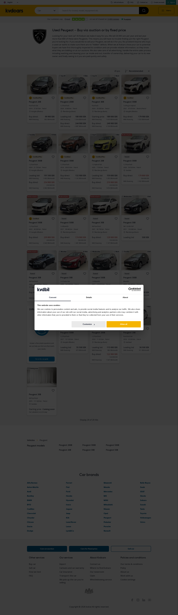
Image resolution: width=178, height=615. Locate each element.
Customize (87, 324)
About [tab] (125, 297)
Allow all (123, 324)
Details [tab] (89, 297)
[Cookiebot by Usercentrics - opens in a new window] (130, 289)
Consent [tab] (52, 297)
